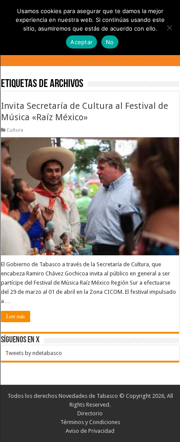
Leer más (15, 316)
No (110, 41)
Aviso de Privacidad (90, 431)
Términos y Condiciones (90, 422)
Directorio (90, 413)
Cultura (15, 130)
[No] (169, 27)
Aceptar (81, 41)
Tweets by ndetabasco (33, 353)
